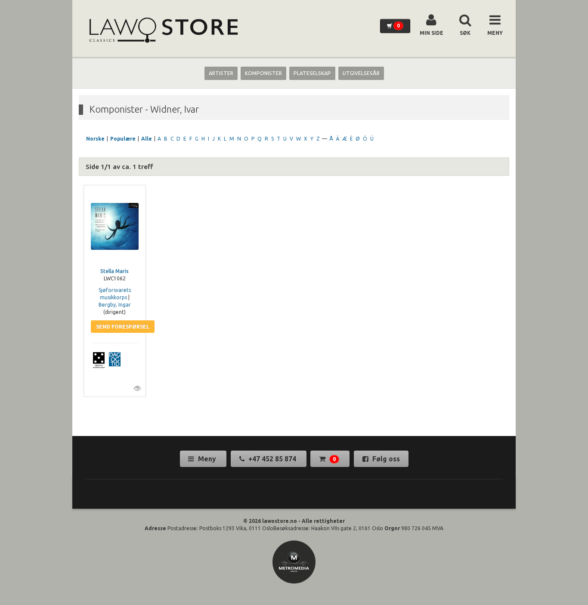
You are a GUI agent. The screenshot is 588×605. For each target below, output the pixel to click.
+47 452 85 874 (272, 459)
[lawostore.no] (163, 30)
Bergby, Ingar (115, 304)
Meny (207, 459)
